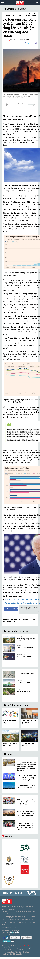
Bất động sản (23, 950)
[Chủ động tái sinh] (9, 683)
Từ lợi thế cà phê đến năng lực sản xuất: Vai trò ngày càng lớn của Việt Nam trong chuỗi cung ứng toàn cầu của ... (27, 766)
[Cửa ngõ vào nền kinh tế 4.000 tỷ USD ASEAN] (9, 786)
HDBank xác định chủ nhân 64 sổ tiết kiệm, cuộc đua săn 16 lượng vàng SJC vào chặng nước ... (27, 803)
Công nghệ (15, 948)
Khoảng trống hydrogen (25, 647)
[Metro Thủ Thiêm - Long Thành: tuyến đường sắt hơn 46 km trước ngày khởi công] (9, 812)
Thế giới (18, 952)
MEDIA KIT (7, 893)
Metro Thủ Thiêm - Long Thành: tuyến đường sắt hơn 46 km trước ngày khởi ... (26, 815)
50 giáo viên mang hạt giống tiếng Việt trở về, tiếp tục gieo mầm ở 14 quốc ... (25, 826)
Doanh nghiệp (7, 954)
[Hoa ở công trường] (9, 691)
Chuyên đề (5, 950)
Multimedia (17, 954)
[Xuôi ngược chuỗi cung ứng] (9, 656)
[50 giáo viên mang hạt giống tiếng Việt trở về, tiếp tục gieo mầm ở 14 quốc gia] (9, 823)
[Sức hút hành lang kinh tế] (29, 736)
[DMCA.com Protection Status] (9, 941)
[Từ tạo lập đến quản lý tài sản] (29, 713)
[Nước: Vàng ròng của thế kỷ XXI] (9, 639)
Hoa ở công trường (23, 691)
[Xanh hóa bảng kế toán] (9, 674)
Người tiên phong (27, 948)
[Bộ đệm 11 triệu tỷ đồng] (10, 713)
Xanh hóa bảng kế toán (25, 674)
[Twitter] (28, 43)
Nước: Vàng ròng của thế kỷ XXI (10, 744)
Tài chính (14, 950)
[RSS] (31, 43)
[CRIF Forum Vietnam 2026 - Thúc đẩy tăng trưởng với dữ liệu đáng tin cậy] (9, 776)
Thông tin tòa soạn (31, 893)
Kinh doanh (6, 948)
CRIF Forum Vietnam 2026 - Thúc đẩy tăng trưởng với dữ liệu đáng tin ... (27, 778)
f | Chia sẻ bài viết (11, 609)
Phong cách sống (8, 952)
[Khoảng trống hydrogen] (9, 648)
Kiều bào (26, 952)
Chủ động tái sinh (23, 682)
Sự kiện (10, 836)
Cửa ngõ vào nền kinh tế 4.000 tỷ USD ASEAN (26, 786)
